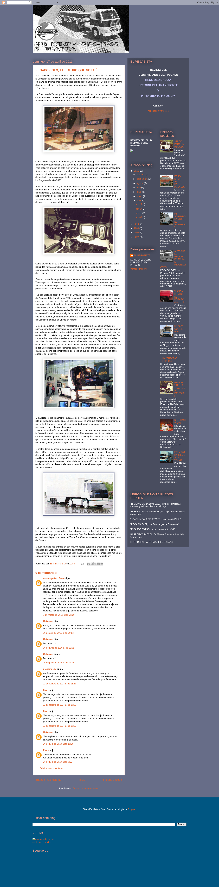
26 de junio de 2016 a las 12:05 (58, 647)
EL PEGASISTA (142, 255)
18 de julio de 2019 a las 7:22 (57, 762)
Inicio (82, 779)
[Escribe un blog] (92, 563)
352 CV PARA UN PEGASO (179, 144)
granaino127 (49, 669)
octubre (141, 174)
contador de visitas (42, 842)
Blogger (131, 809)
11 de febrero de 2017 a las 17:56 (59, 705)
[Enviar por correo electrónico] (88, 563)
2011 (136, 171)
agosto (140, 183)
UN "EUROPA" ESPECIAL (169, 359)
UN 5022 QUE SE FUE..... (178, 329)
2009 (136, 228)
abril (139, 200)
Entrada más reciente (48, 779)
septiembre (142, 179)
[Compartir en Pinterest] (101, 563)
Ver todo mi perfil (138, 269)
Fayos (46, 690)
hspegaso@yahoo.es (158, 111)
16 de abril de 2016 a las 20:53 (58, 633)
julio (139, 187)
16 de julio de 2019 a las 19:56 (58, 744)
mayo (140, 196)
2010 (136, 224)
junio (139, 192)
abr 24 (139, 204)
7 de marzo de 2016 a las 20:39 (58, 614)
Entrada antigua (112, 779)
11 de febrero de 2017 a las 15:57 (59, 683)
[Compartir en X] (95, 563)
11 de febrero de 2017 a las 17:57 (59, 726)
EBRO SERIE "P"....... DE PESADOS (179, 181)
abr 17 (139, 209)
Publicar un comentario (51, 768)
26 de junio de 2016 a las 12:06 (58, 662)
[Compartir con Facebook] (98, 563)
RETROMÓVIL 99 (180, 421)
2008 (136, 232)
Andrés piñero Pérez (54, 578)
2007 (136, 237)
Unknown (48, 621)
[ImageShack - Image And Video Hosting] (131, 151)
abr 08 (139, 217)
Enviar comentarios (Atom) (86, 788)
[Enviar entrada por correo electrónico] (82, 563)
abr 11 (139, 213)
